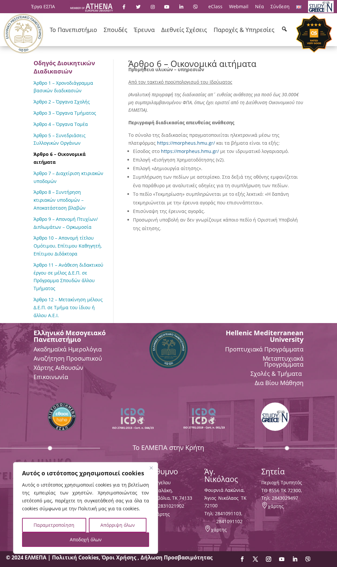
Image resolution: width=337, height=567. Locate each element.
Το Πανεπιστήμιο (73, 30)
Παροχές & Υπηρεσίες (244, 30)
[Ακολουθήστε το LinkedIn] (295, 559)
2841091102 (229, 521)
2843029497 (285, 498)
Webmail (238, 6)
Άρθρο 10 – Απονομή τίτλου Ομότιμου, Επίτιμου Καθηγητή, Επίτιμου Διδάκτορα (68, 246)
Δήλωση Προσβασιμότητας (177, 557)
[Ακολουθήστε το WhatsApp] (308, 559)
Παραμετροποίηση (54, 525)
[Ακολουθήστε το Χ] (255, 559)
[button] (284, 29)
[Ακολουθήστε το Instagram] (268, 559)
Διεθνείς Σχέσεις (184, 30)
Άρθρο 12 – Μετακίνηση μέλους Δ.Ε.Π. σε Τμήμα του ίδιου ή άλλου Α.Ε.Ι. (68, 307)
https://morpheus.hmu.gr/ (186, 143)
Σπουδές (115, 30)
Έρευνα (144, 30)
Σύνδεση (280, 6)
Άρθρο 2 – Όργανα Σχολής (62, 102)
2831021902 (171, 506)
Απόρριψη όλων (117, 525)
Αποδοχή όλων (86, 539)
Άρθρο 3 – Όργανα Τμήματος (65, 113)
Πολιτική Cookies (75, 557)
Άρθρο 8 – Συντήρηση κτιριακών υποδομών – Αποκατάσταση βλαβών (60, 200)
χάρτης (162, 514)
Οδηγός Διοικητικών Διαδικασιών (64, 67)
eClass (215, 6)
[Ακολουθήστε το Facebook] (242, 559)
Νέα (259, 6)
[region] (85, 508)
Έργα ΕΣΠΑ (43, 6)
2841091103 (228, 513)
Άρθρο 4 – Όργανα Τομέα (61, 124)
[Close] (151, 468)
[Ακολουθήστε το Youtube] (281, 559)
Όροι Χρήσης (120, 557)
